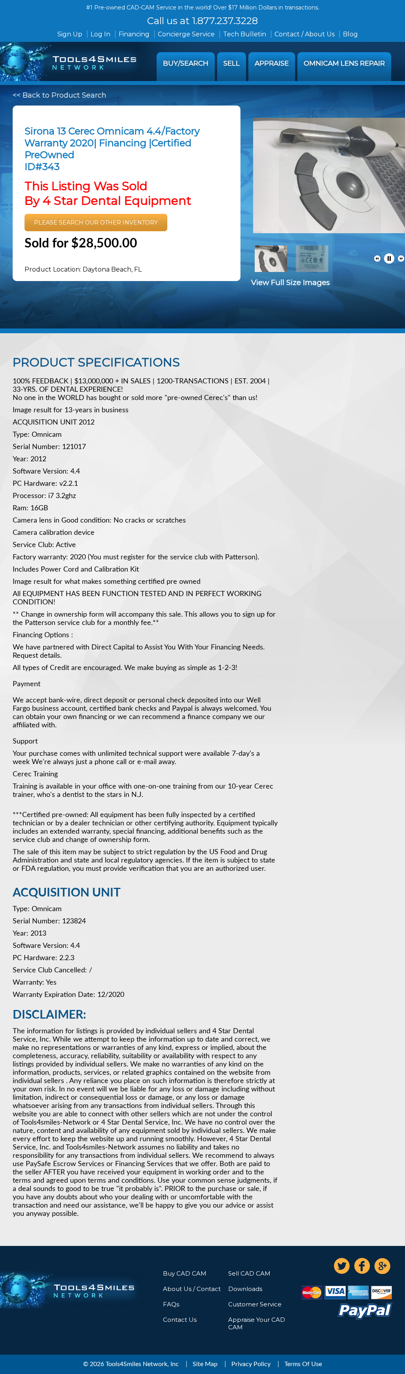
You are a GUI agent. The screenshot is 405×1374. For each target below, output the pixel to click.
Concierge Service (186, 34)
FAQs (171, 1304)
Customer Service (255, 1304)
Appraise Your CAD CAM (256, 1323)
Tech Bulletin (244, 34)
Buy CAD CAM (184, 1273)
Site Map (205, 1364)
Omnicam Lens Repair (344, 63)
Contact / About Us (304, 34)
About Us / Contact (192, 1289)
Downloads (245, 1289)
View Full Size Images (290, 282)
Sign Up (69, 34)
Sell (231, 63)
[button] (377, 258)
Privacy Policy (251, 1364)
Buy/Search (185, 63)
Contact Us (180, 1319)
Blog (350, 34)
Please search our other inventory (96, 222)
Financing (134, 34)
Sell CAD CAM (249, 1273)
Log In (100, 34)
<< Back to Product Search (59, 95)
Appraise (272, 63)
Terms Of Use (303, 1364)
